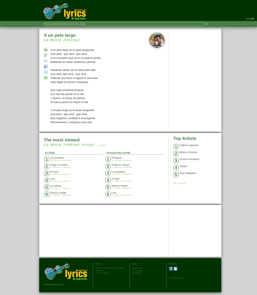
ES (247, 18)
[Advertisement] (195, 229)
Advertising (137, 273)
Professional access (177, 278)
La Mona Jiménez (62, 40)
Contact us (100, 271)
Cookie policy (138, 271)
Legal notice (137, 268)
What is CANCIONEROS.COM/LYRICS (110, 268)
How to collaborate (103, 273)
